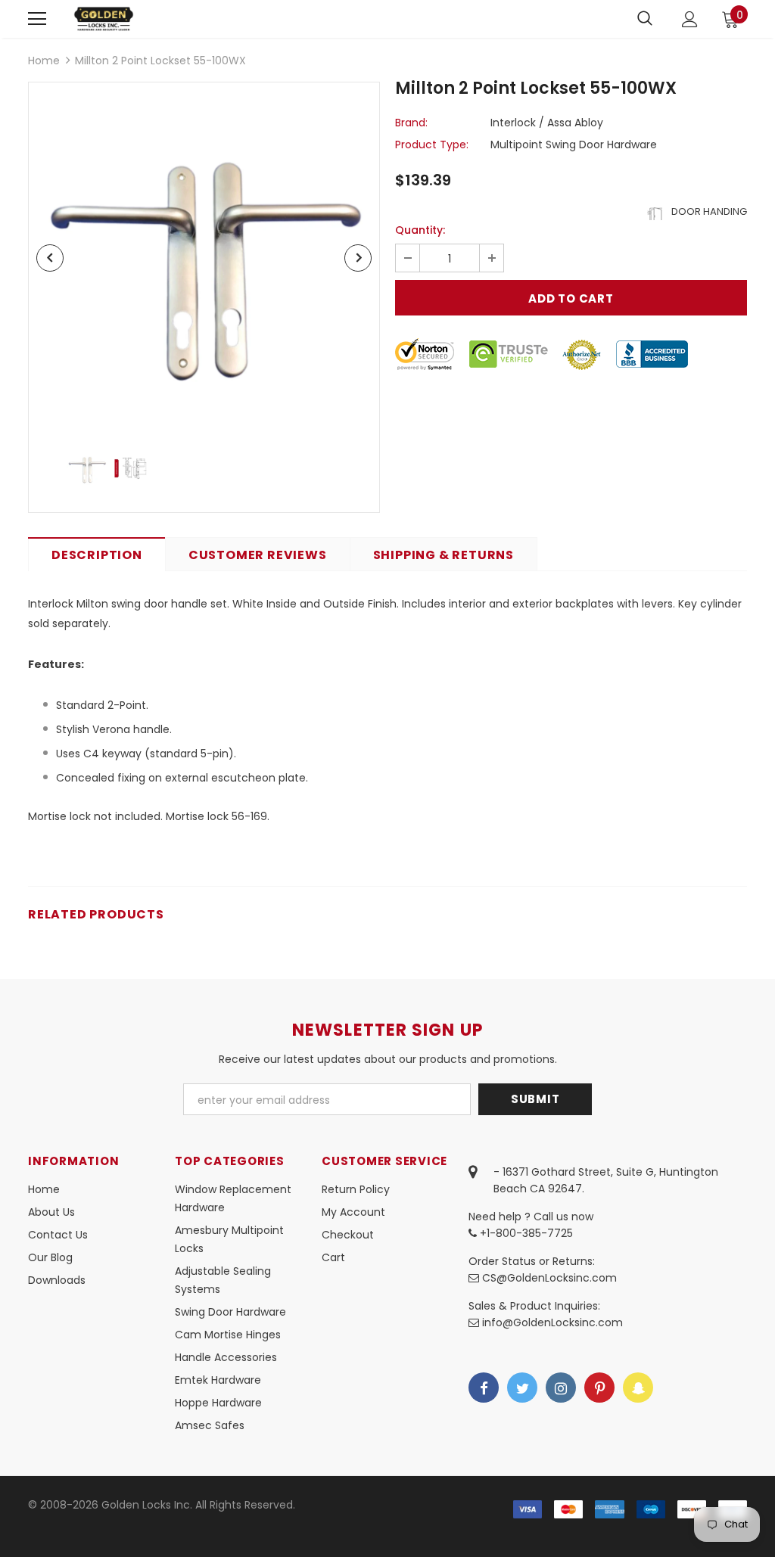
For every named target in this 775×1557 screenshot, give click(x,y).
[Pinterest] (599, 1387)
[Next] (358, 258)
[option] (204, 257)
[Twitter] (522, 1387)
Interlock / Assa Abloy (546, 122)
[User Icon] (690, 19)
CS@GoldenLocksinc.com (549, 1277)
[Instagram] (561, 1387)
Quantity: (420, 230)
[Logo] (103, 18)
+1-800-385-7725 (525, 1233)
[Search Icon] (644, 18)
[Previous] (50, 258)
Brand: (411, 122)
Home (44, 60)
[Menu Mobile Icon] (37, 19)
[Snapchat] (638, 1387)
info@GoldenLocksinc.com (552, 1322)
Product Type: (431, 144)
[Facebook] (483, 1387)
